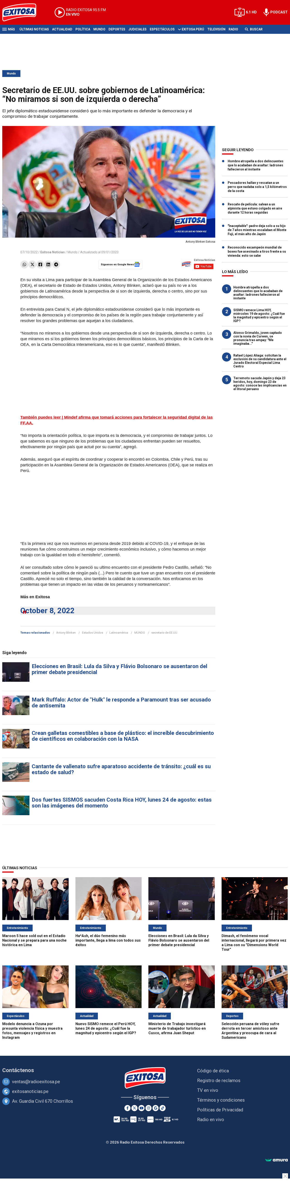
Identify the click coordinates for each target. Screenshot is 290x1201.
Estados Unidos (92, 632)
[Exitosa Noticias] (22, 12)
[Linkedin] (48, 264)
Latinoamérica (118, 632)
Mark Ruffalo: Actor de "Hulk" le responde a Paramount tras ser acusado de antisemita (121, 702)
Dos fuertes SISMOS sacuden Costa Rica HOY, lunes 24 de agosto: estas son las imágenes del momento (122, 803)
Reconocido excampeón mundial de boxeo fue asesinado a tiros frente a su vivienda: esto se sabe (257, 251)
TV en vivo (207, 1090)
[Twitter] (32, 264)
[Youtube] (141, 1108)
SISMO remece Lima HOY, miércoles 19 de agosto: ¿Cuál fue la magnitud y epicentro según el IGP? (259, 315)
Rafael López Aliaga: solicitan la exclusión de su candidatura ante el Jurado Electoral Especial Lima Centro (259, 361)
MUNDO (139, 632)
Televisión (216, 29)
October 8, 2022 (47, 610)
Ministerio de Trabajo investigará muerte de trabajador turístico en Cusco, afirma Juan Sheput (177, 1028)
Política (82, 29)
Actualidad (62, 29)
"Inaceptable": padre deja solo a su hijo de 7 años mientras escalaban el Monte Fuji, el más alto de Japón (257, 230)
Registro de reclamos (218, 1080)
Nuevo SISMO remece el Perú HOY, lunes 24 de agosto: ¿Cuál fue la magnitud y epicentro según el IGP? (105, 1028)
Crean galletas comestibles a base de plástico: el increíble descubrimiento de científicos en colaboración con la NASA (123, 736)
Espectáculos (162, 29)
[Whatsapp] (24, 264)
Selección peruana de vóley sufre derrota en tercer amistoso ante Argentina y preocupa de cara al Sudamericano (250, 1031)
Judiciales (137, 29)
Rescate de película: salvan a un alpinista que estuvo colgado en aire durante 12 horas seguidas (255, 208)
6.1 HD (251, 12)
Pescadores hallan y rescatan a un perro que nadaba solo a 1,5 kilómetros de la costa (257, 187)
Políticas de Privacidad (220, 1109)
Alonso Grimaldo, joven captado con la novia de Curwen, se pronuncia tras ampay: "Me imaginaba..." (257, 338)
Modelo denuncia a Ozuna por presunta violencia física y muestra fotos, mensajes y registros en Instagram (32, 1031)
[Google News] (155, 1108)
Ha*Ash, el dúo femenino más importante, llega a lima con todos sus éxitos (108, 940)
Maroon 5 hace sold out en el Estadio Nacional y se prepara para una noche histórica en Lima (34, 940)
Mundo (99, 29)
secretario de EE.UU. (164, 632)
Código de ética (213, 1070)
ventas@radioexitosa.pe (36, 1081)
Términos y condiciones (221, 1100)
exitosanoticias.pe (30, 1091)
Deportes (117, 29)
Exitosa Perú (193, 29)
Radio (233, 29)
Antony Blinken (66, 632)
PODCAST (279, 12)
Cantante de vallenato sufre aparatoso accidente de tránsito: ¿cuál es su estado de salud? (121, 769)
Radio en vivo (210, 1119)
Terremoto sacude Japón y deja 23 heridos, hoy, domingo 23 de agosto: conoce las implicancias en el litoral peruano (260, 383)
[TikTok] (163, 1108)
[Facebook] (40, 264)
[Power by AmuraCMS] (276, 1160)
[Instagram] (148, 1108)
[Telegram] (56, 264)
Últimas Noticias (34, 29)
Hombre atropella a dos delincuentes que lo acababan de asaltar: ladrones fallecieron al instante (255, 165)
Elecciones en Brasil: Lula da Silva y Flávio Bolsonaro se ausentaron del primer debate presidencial (119, 669)
